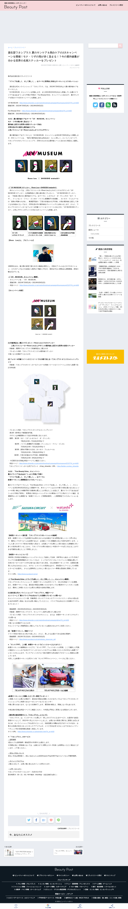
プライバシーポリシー (46, 875)
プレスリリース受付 (116, 5)
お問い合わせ (102, 5)
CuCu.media (95, 234)
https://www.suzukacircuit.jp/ (28, 574)
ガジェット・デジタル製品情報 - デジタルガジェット (63, 889)
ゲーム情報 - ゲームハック (103, 884)
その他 (91, 238)
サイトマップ (110, 875)
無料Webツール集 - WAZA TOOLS (77, 898)
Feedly (108, 108)
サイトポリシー (64, 875)
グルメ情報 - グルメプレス (26, 884)
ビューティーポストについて (86, 5)
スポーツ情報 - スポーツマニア (56, 886)
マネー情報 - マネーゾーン (79, 886)
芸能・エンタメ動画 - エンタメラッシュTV (99, 889)
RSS (115, 108)
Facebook (101, 108)
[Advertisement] (64, 26)
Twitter (95, 108)
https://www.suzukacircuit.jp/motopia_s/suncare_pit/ (37, 639)
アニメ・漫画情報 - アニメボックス (78, 884)
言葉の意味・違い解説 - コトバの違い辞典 (107, 898)
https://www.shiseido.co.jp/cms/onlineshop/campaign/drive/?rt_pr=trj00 (47, 111)
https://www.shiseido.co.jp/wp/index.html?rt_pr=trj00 (36, 731)
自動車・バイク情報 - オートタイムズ (28, 889)
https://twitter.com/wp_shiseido (68, 466)
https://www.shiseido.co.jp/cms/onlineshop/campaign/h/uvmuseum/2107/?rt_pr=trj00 (49, 103)
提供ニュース (93, 230)
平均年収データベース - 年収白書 (50, 898)
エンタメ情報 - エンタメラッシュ (51, 884)
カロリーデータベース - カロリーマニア (21, 898)
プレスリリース (73, 828)
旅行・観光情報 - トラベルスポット (104, 886)
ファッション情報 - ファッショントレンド (27, 886)
